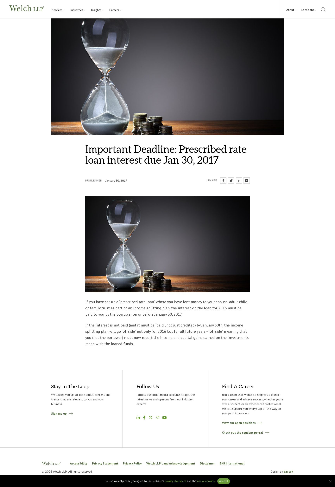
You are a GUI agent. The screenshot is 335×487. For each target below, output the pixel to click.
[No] (330, 481)
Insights (96, 10)
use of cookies (206, 481)
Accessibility (78, 463)
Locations (307, 10)
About (290, 10)
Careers (114, 10)
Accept (223, 481)
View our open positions (239, 423)
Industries (76, 10)
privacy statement (175, 481)
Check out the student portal (242, 432)
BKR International (231, 463)
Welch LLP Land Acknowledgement (170, 463)
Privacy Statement (105, 463)
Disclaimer (207, 463)
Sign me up (59, 413)
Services (57, 10)
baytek (288, 471)
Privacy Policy (132, 463)
